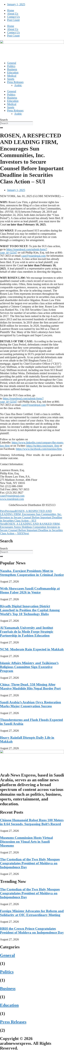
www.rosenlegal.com (12, 498)
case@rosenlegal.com (33, 255)
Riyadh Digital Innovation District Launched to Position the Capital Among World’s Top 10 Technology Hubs (30, 610)
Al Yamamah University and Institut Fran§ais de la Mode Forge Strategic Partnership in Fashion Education (26, 631)
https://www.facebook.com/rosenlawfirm (39, 448)
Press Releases (15, 82)
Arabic (18, 85)
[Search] (1, 127)
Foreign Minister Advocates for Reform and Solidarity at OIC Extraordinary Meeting (32, 913)
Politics (11, 66)
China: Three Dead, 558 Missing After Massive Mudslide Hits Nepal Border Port (30, 686)
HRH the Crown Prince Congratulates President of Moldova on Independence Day (32, 930)
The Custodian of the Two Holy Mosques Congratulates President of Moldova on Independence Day (30, 863)
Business (12, 69)
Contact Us (13, 16)
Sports (10, 78)
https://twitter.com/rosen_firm (42, 445)
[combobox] (16, 123)
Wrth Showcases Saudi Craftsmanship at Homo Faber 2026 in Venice (30, 590)
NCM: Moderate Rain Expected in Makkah (32, 649)
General (11, 62)
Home (10, 10)
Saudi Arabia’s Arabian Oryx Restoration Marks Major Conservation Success (30, 704)
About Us (12, 13)
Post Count (13, 19)
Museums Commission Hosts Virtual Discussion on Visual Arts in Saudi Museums (26, 841)
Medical (11, 75)
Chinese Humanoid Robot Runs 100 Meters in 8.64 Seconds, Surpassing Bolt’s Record (31, 822)
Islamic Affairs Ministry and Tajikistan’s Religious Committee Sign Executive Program (29, 667)
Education (12, 72)
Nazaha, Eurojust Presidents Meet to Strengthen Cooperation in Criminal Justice (32, 573)
